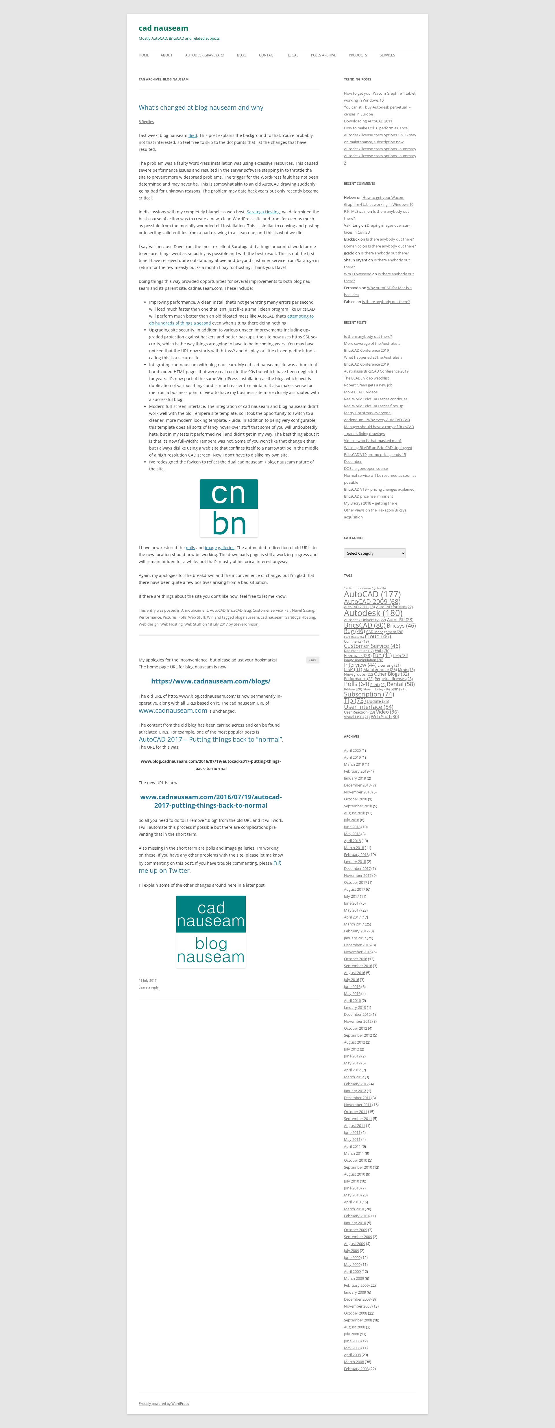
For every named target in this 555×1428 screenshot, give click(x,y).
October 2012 (355, 1028)
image (211, 547)
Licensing (389, 665)
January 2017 (355, 938)
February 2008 (356, 1368)
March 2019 (354, 764)
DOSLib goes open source (366, 468)
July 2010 (351, 1181)
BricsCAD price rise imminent (368, 496)
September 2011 (358, 1118)
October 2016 (355, 958)
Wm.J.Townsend (357, 273)
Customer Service (268, 610)
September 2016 (358, 965)
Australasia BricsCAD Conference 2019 (376, 371)
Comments (356, 641)
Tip (355, 700)
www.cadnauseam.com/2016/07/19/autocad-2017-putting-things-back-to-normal (211, 800)
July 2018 (351, 819)
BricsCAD (235, 610)
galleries (226, 547)
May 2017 (352, 910)
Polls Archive (323, 55)
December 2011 (357, 1097)
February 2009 (356, 1285)
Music (406, 670)
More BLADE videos (361, 392)
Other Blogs (391, 674)
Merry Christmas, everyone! (367, 412)
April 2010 (352, 1202)
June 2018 (352, 826)
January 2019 (355, 778)
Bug (247, 610)
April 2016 (352, 1000)
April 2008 (352, 1354)
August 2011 (354, 1125)
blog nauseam (247, 617)
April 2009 (352, 1271)
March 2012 (354, 1076)
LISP (353, 669)
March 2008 (354, 1361)
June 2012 (352, 1056)
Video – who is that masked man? (373, 440)
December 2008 (357, 1299)
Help (400, 655)
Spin (398, 689)
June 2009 (352, 1257)
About (167, 55)
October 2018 (355, 799)
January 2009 (355, 1292)
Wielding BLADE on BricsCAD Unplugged (378, 447)
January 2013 (355, 1007)
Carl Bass (354, 637)
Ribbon (353, 689)
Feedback (357, 655)
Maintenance (380, 669)
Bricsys (401, 625)
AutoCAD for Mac (394, 606)
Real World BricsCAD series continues (375, 399)
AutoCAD (217, 610)
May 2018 (352, 833)
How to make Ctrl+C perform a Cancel (376, 128)
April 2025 (352, 750)
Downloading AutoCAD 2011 (368, 121)
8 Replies (146, 121)
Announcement (194, 610)
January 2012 (355, 1090)
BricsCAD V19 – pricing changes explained (379, 489)
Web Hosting (171, 624)
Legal (293, 55)
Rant (378, 684)
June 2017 (352, 903)
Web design (149, 624)
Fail (287, 610)
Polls (182, 617)
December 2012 (357, 1014)
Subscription (369, 694)
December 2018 (357, 785)
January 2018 (355, 861)
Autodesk (373, 613)
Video (387, 711)
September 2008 (358, 1320)
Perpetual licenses (394, 678)
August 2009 (354, 1243)
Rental (401, 684)
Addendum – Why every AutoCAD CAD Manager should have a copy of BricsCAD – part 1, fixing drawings (379, 426)
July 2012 (351, 1049)
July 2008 (351, 1334)
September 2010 (358, 1167)
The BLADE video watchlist (366, 378)
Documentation (358, 650)
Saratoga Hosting (263, 212)
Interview (360, 664)
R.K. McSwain (355, 211)
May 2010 (352, 1195)
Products (358, 55)
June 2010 (352, 1188)
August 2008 (354, 1327)
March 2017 (354, 924)
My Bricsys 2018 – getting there (370, 503)
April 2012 (352, 1070)
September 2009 (358, 1236)
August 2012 (354, 1042)
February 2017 (356, 931)
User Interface (368, 707)
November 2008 (357, 1306)
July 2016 (351, 979)
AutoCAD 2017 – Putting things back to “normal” (210, 739)
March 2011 (354, 1153)
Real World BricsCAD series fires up (373, 405)
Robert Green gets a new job (368, 385)
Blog (241, 55)
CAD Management (384, 631)
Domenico (353, 246)
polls (190, 547)
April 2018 (352, 840)
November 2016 (357, 951)
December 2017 (357, 868)
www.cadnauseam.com (173, 710)
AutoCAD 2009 (372, 601)
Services (387, 55)
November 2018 (357, 792)
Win (210, 617)
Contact (267, 55)
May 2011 (352, 1139)
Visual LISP (357, 716)
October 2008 (355, 1313)
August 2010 (354, 1174)
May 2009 (352, 1264)
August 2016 (354, 972)
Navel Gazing (303, 610)
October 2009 (355, 1229)
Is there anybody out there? (390, 239)
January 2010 (355, 1222)
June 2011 (352, 1132)
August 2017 (354, 889)
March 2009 (354, 1278)
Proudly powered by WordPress (164, 1403)
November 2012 (357, 1021)
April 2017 (352, 917)
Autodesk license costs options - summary (380, 148)
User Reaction (359, 712)
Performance (150, 617)
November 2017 (357, 875)
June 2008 (352, 1340)
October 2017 (355, 882)
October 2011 (355, 1111)
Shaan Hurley (376, 689)
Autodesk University (365, 619)
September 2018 (358, 806)
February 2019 (356, 771)
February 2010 (356, 1215)
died (192, 135)
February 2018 (356, 854)
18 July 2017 (147, 980)
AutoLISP (400, 619)
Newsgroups (358, 674)
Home (144, 55)
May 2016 (352, 993)
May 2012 (352, 1063)
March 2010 (354, 1208)
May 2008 (352, 1347)
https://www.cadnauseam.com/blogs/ (211, 681)
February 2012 (356, 1083)
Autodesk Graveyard (204, 55)
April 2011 (352, 1146)
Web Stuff (196, 617)
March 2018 (354, 847)
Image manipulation (363, 659)
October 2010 (355, 1160)
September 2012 (358, 1035)
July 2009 (351, 1250)
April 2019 (352, 757)
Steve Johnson (246, 624)
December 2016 (357, 944)
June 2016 (352, 986)
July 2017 (351, 896)
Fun (382, 655)
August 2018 (354, 812)
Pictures (170, 617)
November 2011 (357, 1104)
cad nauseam (163, 28)
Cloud (378, 636)
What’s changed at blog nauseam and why (201, 107)
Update (378, 701)
